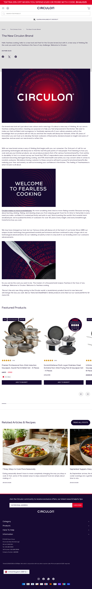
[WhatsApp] (48, 579)
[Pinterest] (53, 579)
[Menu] (3, 8)
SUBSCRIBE (77, 505)
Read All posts (80, 422)
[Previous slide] (81, 394)
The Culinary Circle (15, 29)
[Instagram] (38, 579)
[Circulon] (46, 8)
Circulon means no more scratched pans (17, 211)
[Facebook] (43, 579)
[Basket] (88, 8)
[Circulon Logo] (46, 511)
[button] (22, 382)
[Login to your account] (8, 8)
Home (3, 29)
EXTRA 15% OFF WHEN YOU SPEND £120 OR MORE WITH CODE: (45, 2)
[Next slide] (87, 394)
